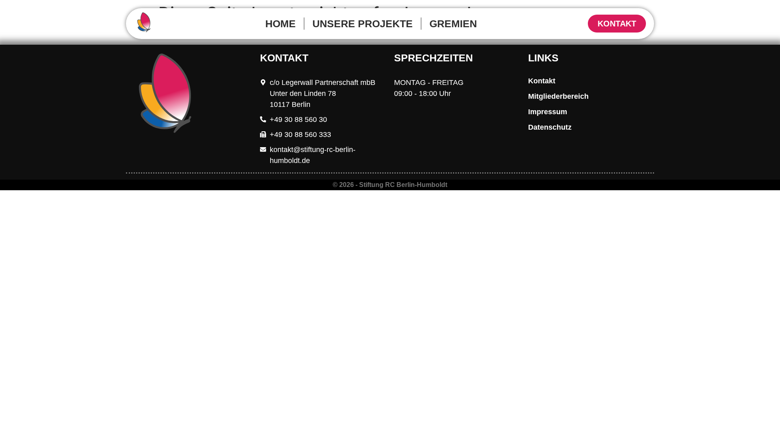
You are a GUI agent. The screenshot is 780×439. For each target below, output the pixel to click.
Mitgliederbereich (558, 96)
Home (280, 23)
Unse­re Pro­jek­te (362, 23)
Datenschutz (550, 127)
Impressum (547, 112)
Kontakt (541, 81)
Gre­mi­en (453, 23)
